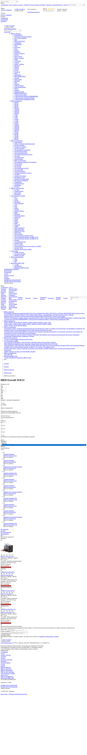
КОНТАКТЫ (8, 271)
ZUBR (16, 226)
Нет (2, 535)
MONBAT (17, 214)
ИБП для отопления (20, 160)
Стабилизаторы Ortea (20, 95)
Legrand (16, 62)
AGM (16, 199)
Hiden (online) (18, 56)
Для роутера (17, 165)
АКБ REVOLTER (19, 231)
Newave (16, 67)
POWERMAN (18, 35)
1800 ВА (16, 127)
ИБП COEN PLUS (19, 41)
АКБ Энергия (18, 234)
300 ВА (16, 131)
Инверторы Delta (19, 91)
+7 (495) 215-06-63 (19, 9)
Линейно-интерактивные (21, 179)
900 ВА (16, 139)
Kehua (16, 59)
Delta (15, 46)
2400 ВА (16, 130)
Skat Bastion (17, 75)
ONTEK (16, 69)
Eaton (15, 49)
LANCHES (17, 61)
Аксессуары (14, 251)
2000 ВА (16, 111)
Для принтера (18, 163)
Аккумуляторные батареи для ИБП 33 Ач (26, 237)
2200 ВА (16, 128)
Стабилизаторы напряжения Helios (24, 98)
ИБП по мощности (16, 101)
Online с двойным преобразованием (24, 144)
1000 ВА (16, 108)
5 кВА (16, 116)
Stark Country (18, 79)
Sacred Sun (17, 217)
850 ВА (16, 137)
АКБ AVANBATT (19, 228)
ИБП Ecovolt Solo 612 (9, 468)
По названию (4, 529)
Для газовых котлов (20, 241)
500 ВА (16, 102)
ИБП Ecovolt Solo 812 (9, 462)
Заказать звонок (8, 283)
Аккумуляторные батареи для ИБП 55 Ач (26, 238)
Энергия (16, 90)
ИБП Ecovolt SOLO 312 (10, 474)
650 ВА (16, 134)
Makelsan (16, 65)
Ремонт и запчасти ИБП (13, 292)
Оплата (6, 277)
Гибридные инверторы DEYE (23, 36)
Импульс (16, 84)
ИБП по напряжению (17, 257)
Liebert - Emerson (19, 64)
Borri (15, 39)
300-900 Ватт (18, 266)
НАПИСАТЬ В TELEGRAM (12, 281)
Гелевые (16, 240)
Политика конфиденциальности (18, 694)
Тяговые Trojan (18, 248)
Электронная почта (6, 633)
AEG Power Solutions (20, 38)
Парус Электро (18, 245)
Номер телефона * (6, 631)
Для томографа (18, 170)
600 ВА (16, 104)
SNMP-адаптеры (19, 252)
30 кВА (16, 124)
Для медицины (18, 159)
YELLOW (17, 225)
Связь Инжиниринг (20, 87)
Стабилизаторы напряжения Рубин (24, 99)
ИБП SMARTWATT (20, 76)
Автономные (18, 142)
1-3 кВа (16, 264)
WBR (15, 223)
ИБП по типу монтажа (17, 188)
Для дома (17, 156)
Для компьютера (19, 157)
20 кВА (16, 122)
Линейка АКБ (18, 243)
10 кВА (16, 119)
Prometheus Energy (19, 215)
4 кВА (16, 114)
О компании (7, 272)
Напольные (17, 192)
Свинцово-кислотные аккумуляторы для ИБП (27, 246)
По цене (3, 531)
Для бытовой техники (20, 151)
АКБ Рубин (17, 232)
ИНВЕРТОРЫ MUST (20, 93)
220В (15, 260)
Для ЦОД (17, 174)
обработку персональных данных (49, 636)
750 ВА (16, 136)
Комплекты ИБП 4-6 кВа (21, 267)
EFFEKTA (17, 52)
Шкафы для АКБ (19, 255)
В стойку (17, 189)
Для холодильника (19, 171)
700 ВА (16, 105)
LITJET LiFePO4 (19, 211)
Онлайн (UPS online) (20, 176)
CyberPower (17, 43)
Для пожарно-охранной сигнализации (25, 162)
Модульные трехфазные (21, 180)
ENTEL (16, 55)
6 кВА (16, 118)
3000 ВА (16, 113)
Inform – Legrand (19, 58)
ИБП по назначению (17, 140)
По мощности (5, 534)
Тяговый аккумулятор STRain (22, 249)
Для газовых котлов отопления (23, 154)
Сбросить (4, 443)
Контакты (3, 661)
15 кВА (16, 121)
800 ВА (16, 107)
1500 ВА (16, 110)
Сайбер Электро (19, 85)
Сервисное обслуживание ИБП (13, 296)
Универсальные (18, 191)
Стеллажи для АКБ (19, 254)
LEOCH (16, 209)
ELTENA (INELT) (19, 53)
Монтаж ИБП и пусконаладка (13, 289)
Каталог (3, 666)
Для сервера (17, 166)
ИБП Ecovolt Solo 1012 (10, 455)
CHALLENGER (19, 203)
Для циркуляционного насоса (22, 173)
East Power (17, 47)
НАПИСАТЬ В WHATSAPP (12, 280)
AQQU (16, 200)
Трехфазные (17, 185)
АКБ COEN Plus (19, 229)
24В (15, 261)
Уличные (16, 186)
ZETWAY (17, 81)
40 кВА (16, 133)
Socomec (16, 78)
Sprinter (16, 219)
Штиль (16, 88)
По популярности (6, 532)
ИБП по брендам (16, 33)
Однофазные (18, 182)
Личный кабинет (6, 662)
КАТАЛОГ (7, 32)
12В (15, 258)
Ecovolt (16, 50)
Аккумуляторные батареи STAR (23, 235)
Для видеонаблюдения (20, 153)
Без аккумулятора (19, 145)
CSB (15, 205)
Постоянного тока (19, 177)
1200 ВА (16, 125)
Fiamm (16, 208)
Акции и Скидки (9, 275)
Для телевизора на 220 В (21, 168)
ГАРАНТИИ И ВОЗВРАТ (11, 269)
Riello (16, 73)
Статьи (3, 664)
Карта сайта (4, 694)
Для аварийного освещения (22, 150)
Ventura (16, 222)
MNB (15, 212)
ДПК (15, 82)
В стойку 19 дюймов (20, 147)
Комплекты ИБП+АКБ (17, 263)
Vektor (16, 220)
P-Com (16, 70)
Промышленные (19, 183)
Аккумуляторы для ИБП (18, 196)
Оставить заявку (5, 635)
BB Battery (17, 202)
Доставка (6, 278)
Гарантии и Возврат (6, 659)
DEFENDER (18, 44)
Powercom (17, 72)
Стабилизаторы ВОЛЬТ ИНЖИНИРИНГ (26, 96)
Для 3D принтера (19, 148)
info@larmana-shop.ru (34, 12)
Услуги (6, 274)
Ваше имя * (4, 629)
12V (15, 197)
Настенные (17, 194)
